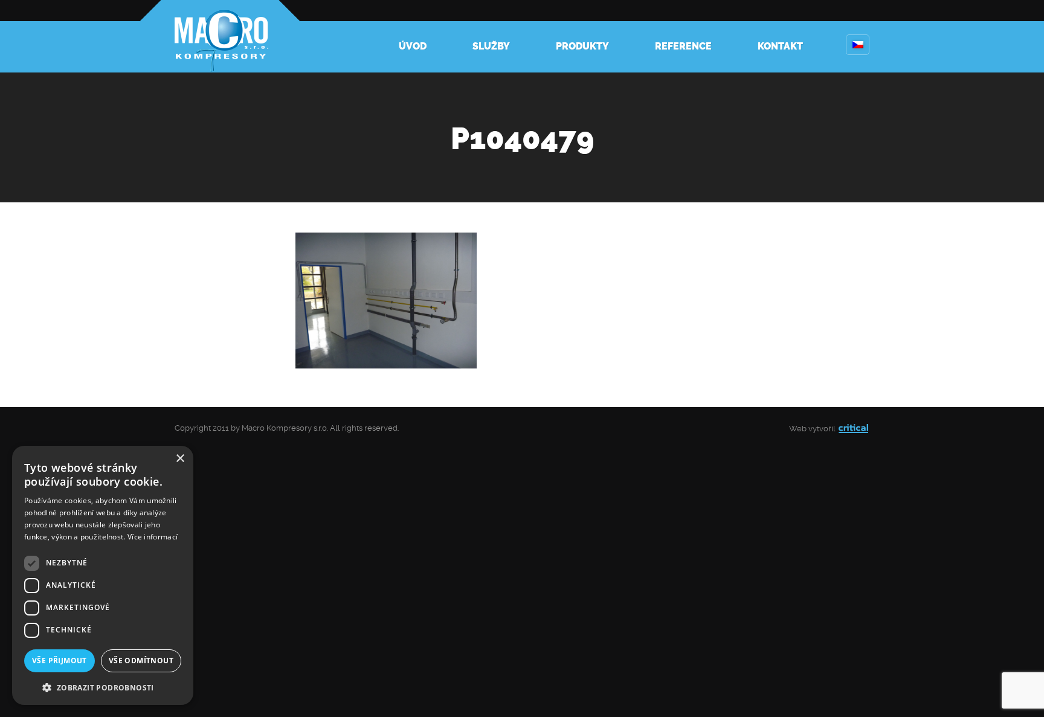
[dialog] (102, 575)
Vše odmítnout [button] (141, 660)
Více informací (152, 537)
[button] (102, 686)
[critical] (853, 428)
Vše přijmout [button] (59, 660)
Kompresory (220, 36)
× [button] (179, 458)
